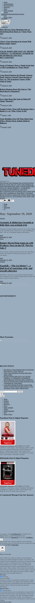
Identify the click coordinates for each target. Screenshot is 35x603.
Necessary (5, 576)
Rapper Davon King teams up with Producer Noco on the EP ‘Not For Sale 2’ (16, 245)
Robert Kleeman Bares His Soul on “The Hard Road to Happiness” (15, 90)
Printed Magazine (9, 411)
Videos (6, 409)
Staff (1, 235)
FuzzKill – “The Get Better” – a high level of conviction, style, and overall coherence (16, 268)
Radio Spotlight (8, 11)
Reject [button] (9, 545)
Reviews (8, 5)
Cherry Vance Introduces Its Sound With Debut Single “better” (15, 43)
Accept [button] (5, 545)
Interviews (7, 7)
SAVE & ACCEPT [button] (5, 602)
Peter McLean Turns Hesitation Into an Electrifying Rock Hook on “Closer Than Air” (15, 32)
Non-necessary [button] (4, 588)
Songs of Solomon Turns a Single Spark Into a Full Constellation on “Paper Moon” (17, 66)
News (5, 9)
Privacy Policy (8, 414)
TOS (5, 413)
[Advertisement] (17, 146)
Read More (15, 545)
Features (8, 4)
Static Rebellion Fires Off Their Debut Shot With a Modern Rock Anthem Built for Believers (16, 121)
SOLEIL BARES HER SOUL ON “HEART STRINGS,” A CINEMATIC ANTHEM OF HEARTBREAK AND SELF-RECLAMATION (17, 54)
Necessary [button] (3, 575)
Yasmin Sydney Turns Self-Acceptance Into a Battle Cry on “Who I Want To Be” (17, 110)
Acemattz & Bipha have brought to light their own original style (17, 223)
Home (5, 2)
